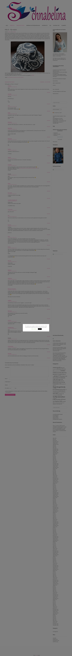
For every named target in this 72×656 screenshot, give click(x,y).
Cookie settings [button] (34, 328)
